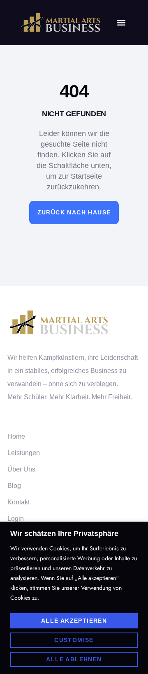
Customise (74, 640)
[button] (121, 22)
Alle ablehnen (74, 659)
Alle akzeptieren (74, 620)
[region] (74, 598)
